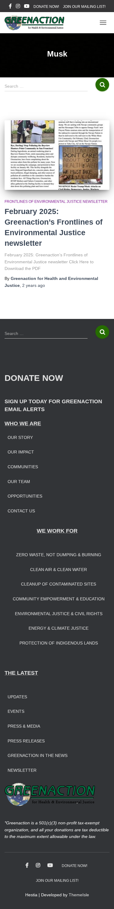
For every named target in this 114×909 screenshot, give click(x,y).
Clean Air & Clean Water (58, 569)
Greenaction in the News (37, 755)
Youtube (26, 7)
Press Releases (26, 741)
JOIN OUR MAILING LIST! (84, 7)
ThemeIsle (79, 894)
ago (33, 285)
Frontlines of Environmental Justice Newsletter (56, 202)
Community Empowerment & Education (59, 598)
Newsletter (22, 770)
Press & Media (24, 726)
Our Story (20, 437)
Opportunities (25, 496)
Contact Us (21, 510)
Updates (17, 696)
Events (16, 711)
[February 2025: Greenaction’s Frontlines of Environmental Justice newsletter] (57, 155)
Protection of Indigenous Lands (58, 643)
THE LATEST (21, 673)
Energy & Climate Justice (58, 628)
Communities (23, 466)
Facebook (10, 7)
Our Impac (19, 452)
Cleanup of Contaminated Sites (58, 584)
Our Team (19, 481)
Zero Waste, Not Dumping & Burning (58, 554)
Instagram (18, 7)
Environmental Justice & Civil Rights (58, 613)
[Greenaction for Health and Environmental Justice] (37, 22)
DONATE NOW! (46, 7)
